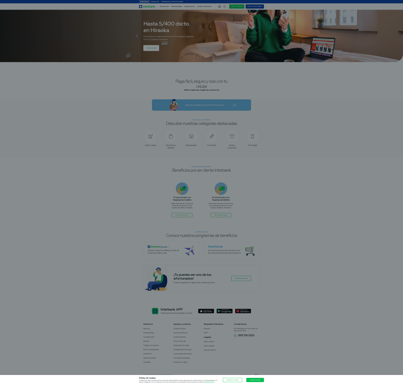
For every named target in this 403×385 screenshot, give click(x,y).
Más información (209, 382)
